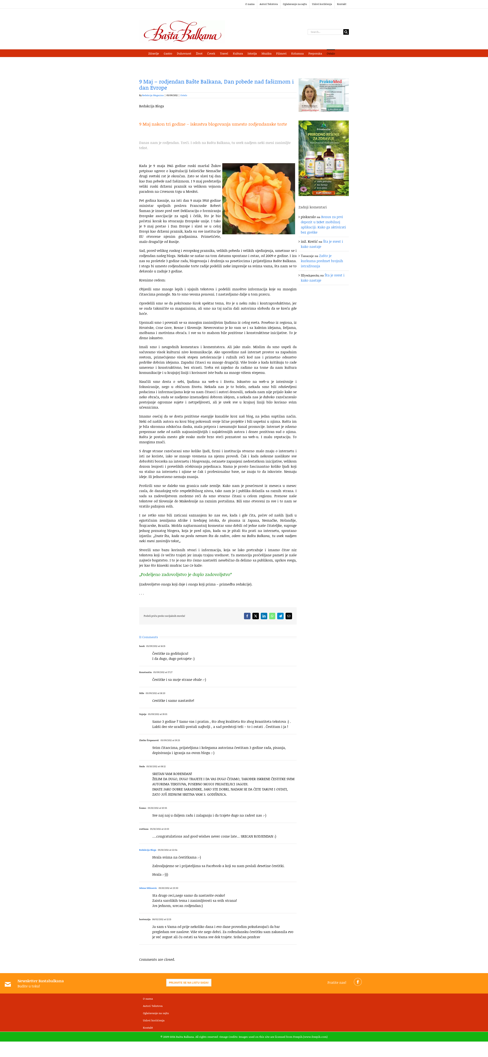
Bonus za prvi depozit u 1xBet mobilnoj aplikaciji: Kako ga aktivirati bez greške (323, 224)
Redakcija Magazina (153, 95)
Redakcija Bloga (147, 849)
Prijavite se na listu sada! (189, 982)
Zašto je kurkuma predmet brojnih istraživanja (322, 260)
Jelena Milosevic (148, 888)
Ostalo (183, 95)
